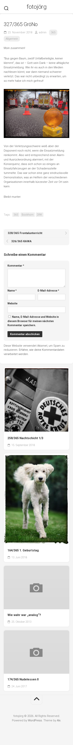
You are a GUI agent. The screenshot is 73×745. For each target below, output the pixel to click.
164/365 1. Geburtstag (23, 550)
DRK (39, 214)
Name (12, 290)
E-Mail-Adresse (48, 290)
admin (42, 32)
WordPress (35, 720)
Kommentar (15, 265)
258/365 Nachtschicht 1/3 (25, 438)
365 (53, 32)
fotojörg (36, 6)
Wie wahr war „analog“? (24, 615)
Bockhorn (28, 214)
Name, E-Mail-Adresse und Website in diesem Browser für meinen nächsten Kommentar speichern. (33, 321)
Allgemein (12, 38)
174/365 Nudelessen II (23, 679)
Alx (58, 720)
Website (12, 303)
